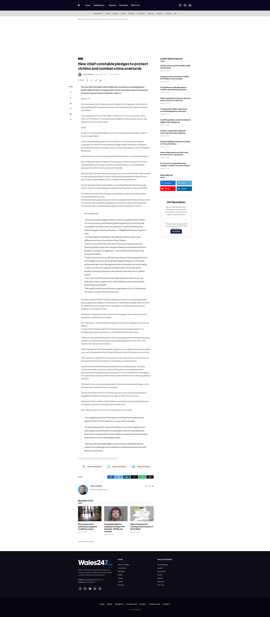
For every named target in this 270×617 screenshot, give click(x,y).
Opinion (160, 578)
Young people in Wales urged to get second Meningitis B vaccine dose (173, 110)
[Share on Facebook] (87, 80)
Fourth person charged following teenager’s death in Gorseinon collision (175, 164)
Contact (166, 604)
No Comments (115, 74)
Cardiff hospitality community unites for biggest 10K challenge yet (175, 121)
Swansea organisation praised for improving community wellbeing (173, 132)
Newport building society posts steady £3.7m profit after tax (175, 142)
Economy (160, 581)
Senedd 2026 (98, 13)
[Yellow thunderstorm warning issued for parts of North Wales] (142, 513)
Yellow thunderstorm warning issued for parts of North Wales (141, 526)
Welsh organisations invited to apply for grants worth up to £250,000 (175, 99)
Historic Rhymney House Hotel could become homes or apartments (174, 153)
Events (159, 575)
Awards (160, 568)
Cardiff (107, 13)
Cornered (168, 13)
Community (122, 568)
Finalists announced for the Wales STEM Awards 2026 (175, 67)
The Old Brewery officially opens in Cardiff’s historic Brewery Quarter (173, 88)
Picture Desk (131, 604)
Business (112, 5)
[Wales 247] (79, 5)
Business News (162, 565)
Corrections (154, 604)
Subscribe (176, 231)
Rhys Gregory (89, 74)
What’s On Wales (123, 565)
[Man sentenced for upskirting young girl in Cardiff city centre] (89, 513)
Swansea (115, 13)
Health (120, 575)
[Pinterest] (71, 109)
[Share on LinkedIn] (100, 80)
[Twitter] (71, 98)
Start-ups (160, 585)
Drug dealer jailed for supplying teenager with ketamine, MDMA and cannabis (114, 528)
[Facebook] (71, 92)
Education (123, 5)
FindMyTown (99, 5)
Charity (123, 13)
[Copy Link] (96, 80)
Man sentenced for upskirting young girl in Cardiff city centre (87, 526)
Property (159, 13)
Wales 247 (137, 609)
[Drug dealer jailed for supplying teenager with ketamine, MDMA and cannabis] (116, 513)
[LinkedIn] (71, 103)
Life (175, 13)
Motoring (131, 13)
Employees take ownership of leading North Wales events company (174, 77)
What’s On (135, 5)
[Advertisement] (135, 38)
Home (80, 19)
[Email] (71, 114)
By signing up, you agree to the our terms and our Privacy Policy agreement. (176, 226)
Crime (80, 58)
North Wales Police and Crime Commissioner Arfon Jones (98, 458)
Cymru (87, 5)
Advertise (151, 13)
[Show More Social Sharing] (105, 80)
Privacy (143, 604)
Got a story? (141, 13)
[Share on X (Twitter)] (92, 80)
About (109, 604)
